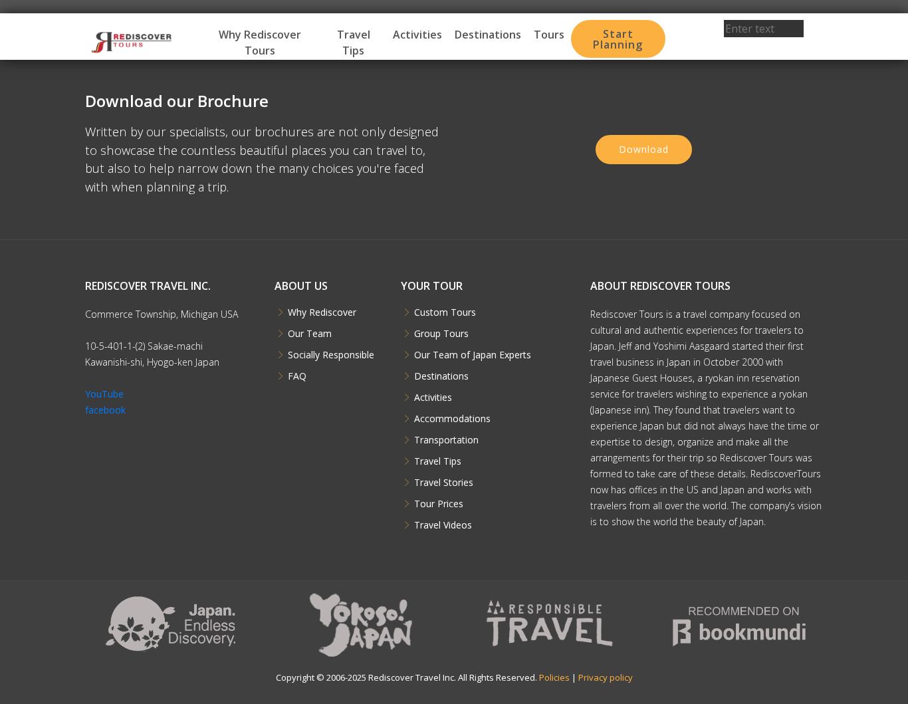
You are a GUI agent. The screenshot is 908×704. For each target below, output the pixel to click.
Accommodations (452, 418)
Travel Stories (443, 482)
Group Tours (441, 333)
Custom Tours (445, 312)
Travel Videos (443, 525)
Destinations (488, 34)
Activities (417, 34)
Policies (554, 677)
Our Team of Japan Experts (472, 355)
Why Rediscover (322, 312)
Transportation (446, 440)
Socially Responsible (331, 355)
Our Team (310, 333)
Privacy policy (605, 677)
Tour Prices (438, 504)
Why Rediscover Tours (260, 42)
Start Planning (618, 39)
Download (644, 149)
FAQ (297, 376)
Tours (549, 34)
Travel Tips (353, 42)
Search (764, 46)
